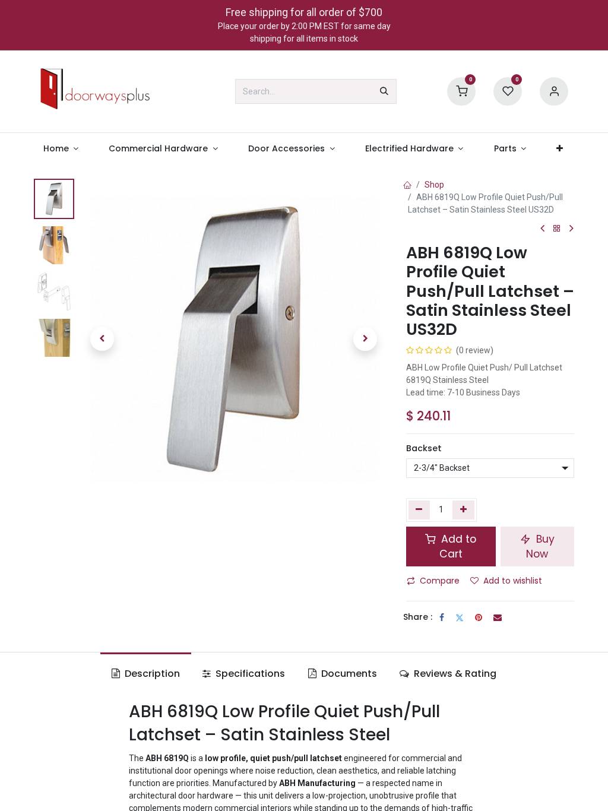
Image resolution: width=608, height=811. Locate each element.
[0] (461, 91)
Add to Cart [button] (457, 546)
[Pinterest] (478, 617)
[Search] (384, 91)
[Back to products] (557, 229)
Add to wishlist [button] (512, 581)
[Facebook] (441, 617)
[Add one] (463, 509)
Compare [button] (440, 581)
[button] (102, 339)
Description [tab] (151, 673)
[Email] (497, 617)
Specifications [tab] (249, 673)
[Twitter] (459, 617)
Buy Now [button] (540, 546)
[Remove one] (419, 509)
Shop (434, 184)
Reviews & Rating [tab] (453, 673)
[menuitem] (61, 148)
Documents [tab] (348, 673)
